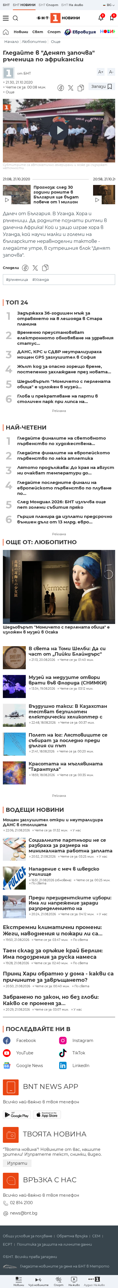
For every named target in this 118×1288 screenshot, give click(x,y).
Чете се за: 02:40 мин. (51, 963)
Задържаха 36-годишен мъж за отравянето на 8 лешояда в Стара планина (59, 318)
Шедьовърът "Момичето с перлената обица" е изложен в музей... (64, 384)
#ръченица (17, 279)
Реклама (59, 411)
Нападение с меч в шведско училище (64, 872)
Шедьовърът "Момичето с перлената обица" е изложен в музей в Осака (56, 630)
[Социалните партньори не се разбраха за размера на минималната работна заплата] (14, 849)
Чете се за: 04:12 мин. (77, 914)
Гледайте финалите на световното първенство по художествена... (61, 440)
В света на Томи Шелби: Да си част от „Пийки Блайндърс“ (67, 651)
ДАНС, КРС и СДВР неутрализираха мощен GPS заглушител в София (59, 354)
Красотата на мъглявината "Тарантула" (66, 766)
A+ (100, 72)
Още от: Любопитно (41, 542)
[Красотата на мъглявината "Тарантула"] (14, 772)
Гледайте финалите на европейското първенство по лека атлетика (63, 455)
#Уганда (40, 279)
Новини (21, 32)
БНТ (6, 5)
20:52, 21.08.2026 (44, 856)
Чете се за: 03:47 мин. (51, 940)
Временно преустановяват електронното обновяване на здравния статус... (65, 338)
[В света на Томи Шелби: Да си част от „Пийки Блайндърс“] (14, 657)
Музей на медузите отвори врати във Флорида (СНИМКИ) (68, 680)
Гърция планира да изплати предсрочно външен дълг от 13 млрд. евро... (64, 519)
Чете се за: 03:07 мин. (52, 1009)
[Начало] (6, 32)
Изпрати (17, 1163)
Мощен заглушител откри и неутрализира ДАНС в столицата (53, 822)
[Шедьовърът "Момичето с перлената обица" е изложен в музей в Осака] (59, 587)
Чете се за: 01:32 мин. (51, 830)
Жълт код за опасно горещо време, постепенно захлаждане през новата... (64, 369)
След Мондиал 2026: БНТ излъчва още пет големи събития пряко (61, 504)
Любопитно (34, 41)
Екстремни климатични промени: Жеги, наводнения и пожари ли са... (53, 930)
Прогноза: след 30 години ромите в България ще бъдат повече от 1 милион (56, 195)
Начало (11, 41)
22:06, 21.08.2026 (18, 830)
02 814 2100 (21, 1202)
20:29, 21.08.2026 (18, 1009)
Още (55, 41)
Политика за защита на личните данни (54, 1244)
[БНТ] (10, 73)
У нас (77, 830)
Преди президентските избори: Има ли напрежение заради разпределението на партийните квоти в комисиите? (70, 903)
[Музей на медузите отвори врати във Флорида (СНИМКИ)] (14, 686)
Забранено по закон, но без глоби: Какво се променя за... (51, 1000)
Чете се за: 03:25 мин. (77, 856)
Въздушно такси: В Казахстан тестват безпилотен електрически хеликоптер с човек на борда (68, 712)
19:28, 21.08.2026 (17, 963)
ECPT (7, 1244)
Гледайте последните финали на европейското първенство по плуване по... (64, 488)
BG (109, 5)
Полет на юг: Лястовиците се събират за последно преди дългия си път (68, 740)
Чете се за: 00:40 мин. (52, 986)
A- (111, 72)
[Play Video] (59, 130)
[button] (94, 1281)
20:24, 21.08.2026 (44, 914)
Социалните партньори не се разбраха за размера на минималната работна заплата (71, 846)
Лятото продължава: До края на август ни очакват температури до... (65, 470)
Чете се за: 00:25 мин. (93, 880)
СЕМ (96, 1236)
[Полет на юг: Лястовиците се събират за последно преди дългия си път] (14, 744)
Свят (37, 32)
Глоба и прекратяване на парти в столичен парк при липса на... (57, 398)
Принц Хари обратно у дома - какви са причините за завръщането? (58, 977)
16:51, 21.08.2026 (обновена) (51, 880)
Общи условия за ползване (27, 1236)
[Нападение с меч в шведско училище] (14, 878)
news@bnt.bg (24, 1213)
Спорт (54, 32)
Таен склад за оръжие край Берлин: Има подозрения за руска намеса (53, 953)
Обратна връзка (72, 1236)
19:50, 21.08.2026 (17, 940)
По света (39, 883)
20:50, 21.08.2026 (18, 986)
